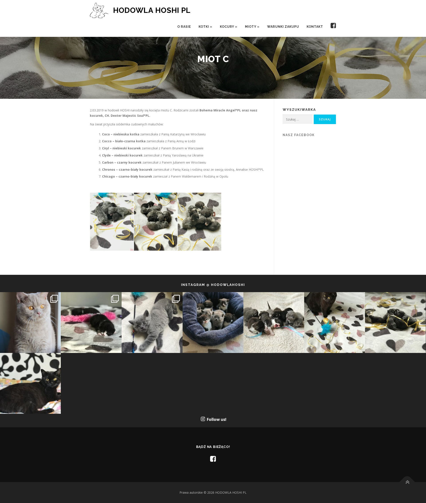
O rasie (184, 26)
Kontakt (315, 26)
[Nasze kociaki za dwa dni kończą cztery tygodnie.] (213, 322)
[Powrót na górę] (407, 482)
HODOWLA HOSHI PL (152, 10)
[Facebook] (331, 26)
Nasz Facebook (299, 135)
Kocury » (228, 26)
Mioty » (252, 26)
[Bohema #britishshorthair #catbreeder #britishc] (334, 322)
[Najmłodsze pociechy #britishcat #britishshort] (152, 322)
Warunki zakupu (283, 26)
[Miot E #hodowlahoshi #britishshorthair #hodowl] (91, 322)
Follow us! (216, 419)
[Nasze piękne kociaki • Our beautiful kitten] (395, 322)
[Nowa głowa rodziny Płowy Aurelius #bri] (30, 322)
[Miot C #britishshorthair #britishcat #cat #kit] (273, 322)
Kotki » (205, 26)
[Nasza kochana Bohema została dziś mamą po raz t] (30, 383)
